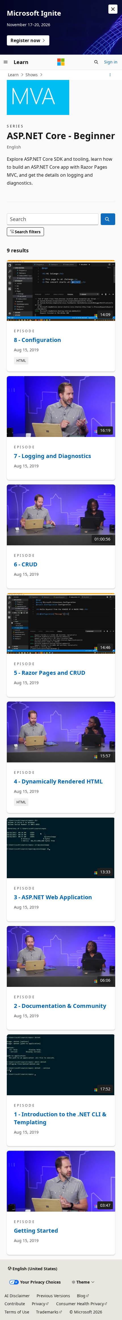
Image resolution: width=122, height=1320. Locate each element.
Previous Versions (53, 1295)
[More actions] (110, 74)
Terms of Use (17, 1312)
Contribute (15, 1303)
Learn (13, 74)
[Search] (108, 219)
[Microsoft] (61, 62)
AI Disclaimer (17, 1295)
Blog (81, 1295)
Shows (32, 74)
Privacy (38, 1303)
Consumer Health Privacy (80, 1303)
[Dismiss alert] (112, 9)
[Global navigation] (5, 62)
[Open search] (96, 62)
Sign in (110, 62)
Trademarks (47, 1312)
